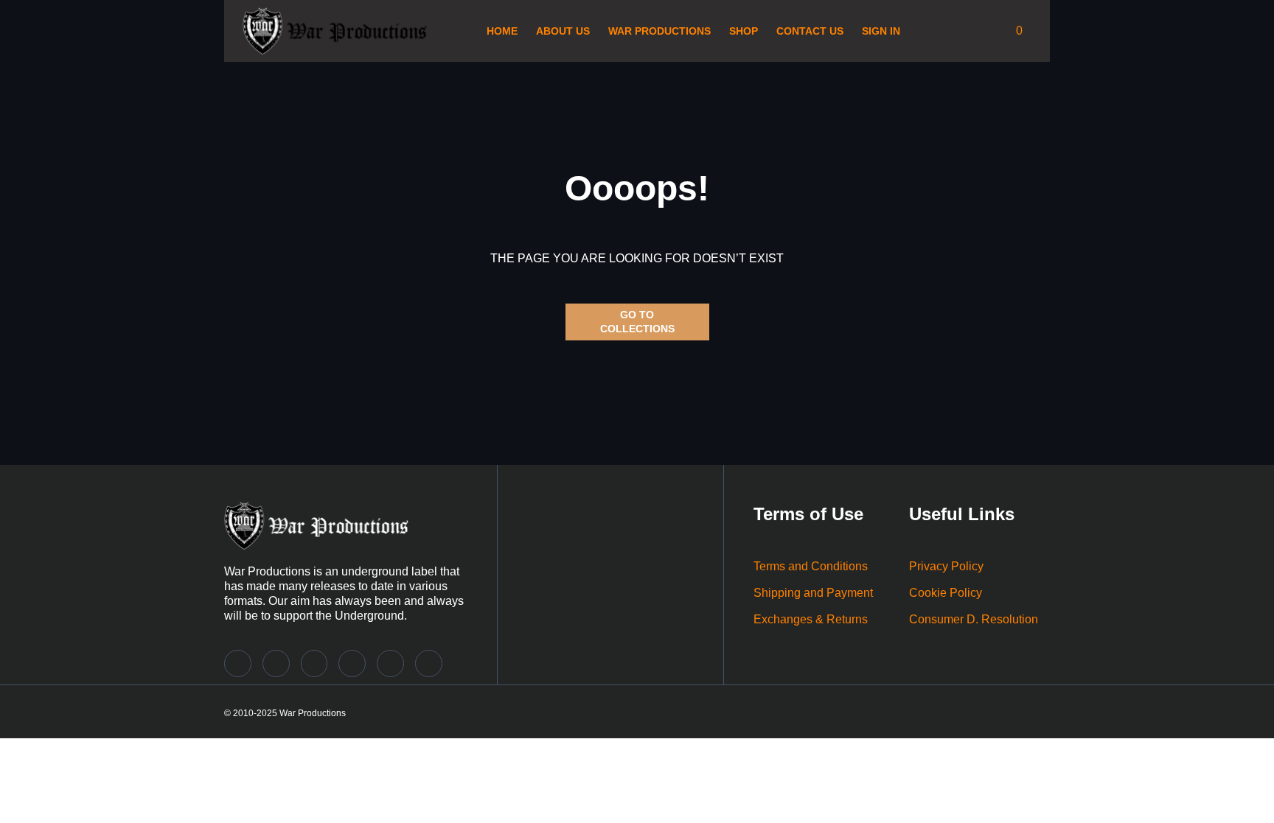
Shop (743, 31)
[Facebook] (352, 663)
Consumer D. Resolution (973, 619)
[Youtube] (390, 663)
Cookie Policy (945, 592)
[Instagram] (276, 663)
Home (502, 31)
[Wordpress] (428, 663)
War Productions (659, 31)
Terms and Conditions (810, 566)
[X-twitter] (314, 663)
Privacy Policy (946, 566)
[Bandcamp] (237, 663)
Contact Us (809, 31)
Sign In (881, 31)
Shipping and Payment (813, 592)
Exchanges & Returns (810, 619)
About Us (563, 31)
